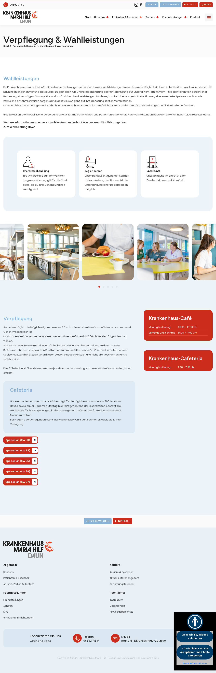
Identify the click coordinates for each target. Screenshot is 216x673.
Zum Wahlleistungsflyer (19, 127)
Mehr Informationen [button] (195, 663)
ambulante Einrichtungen (18, 617)
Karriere (150, 17)
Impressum (116, 600)
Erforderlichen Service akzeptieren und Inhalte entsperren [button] (195, 652)
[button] (152, 4)
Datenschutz (117, 606)
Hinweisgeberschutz (121, 611)
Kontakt (195, 17)
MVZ (5, 611)
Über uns (99, 17)
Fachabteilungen (172, 17)
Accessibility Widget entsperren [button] (195, 636)
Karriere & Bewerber (121, 572)
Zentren (8, 606)
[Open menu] (209, 17)
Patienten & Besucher (125, 17)
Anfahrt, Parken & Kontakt (18, 584)
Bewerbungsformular (122, 584)
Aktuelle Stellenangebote (124, 578)
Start (88, 17)
